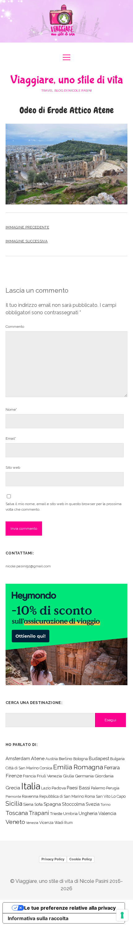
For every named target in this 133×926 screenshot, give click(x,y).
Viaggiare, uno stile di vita (66, 80)
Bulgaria (117, 758)
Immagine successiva (27, 241)
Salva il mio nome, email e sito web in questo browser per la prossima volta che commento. (64, 507)
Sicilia (14, 803)
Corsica (46, 768)
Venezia (32, 823)
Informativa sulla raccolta (38, 918)
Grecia (13, 788)
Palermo (98, 788)
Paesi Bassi (78, 787)
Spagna (52, 804)
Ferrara (112, 768)
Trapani (39, 813)
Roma (90, 796)
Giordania (104, 775)
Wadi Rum (63, 822)
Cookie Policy (80, 859)
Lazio (46, 788)
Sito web (13, 467)
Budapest (99, 758)
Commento (15, 326)
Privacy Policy (52, 859)
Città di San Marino (22, 768)
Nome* (11, 409)
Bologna (80, 758)
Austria (51, 758)
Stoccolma (73, 804)
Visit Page (66, 21)
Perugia (112, 788)
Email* (11, 438)
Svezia (93, 804)
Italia (30, 786)
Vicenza (46, 822)
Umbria (70, 813)
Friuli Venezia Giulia (55, 775)
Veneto (15, 821)
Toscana (17, 812)
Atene (38, 758)
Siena (28, 804)
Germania (84, 775)
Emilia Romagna (78, 767)
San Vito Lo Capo (111, 796)
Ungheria (88, 813)
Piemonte (13, 796)
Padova (59, 787)
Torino (105, 804)
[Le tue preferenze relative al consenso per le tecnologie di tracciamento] (122, 915)
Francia (29, 776)
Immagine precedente (27, 227)
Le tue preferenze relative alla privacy (70, 908)
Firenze (14, 776)
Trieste (56, 813)
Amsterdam (18, 758)
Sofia (38, 804)
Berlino (65, 758)
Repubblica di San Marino (61, 796)
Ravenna (30, 796)
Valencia (107, 813)
